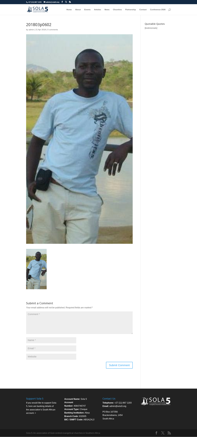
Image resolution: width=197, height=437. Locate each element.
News (107, 10)
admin (31, 30)
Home (69, 10)
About (78, 10)
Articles (97, 10)
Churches (117, 10)
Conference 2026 (158, 10)
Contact (143, 10)
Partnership (130, 10)
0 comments (52, 30)
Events (87, 10)
